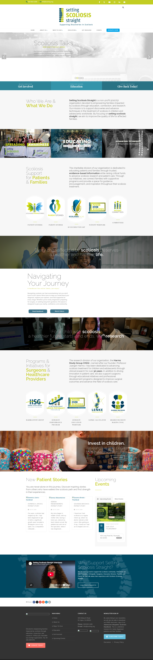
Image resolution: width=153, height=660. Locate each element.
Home (33, 30)
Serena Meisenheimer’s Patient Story (57, 504)
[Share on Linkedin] (43, 602)
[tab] (104, 499)
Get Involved (86, 30)
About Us (43, 30)
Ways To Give (57, 30)
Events (99, 30)
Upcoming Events (59, 638)
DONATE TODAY (118, 457)
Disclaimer (107, 642)
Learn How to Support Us (88, 585)
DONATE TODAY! (37, 645)
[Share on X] (37, 602)
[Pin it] (40, 602)
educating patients (78, 170)
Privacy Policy (119, 642)
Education (72, 30)
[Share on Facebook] (34, 602)
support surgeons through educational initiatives (95, 375)
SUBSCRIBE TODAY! (116, 636)
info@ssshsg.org (89, 626)
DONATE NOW (113, 30)
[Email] (49, 602)
